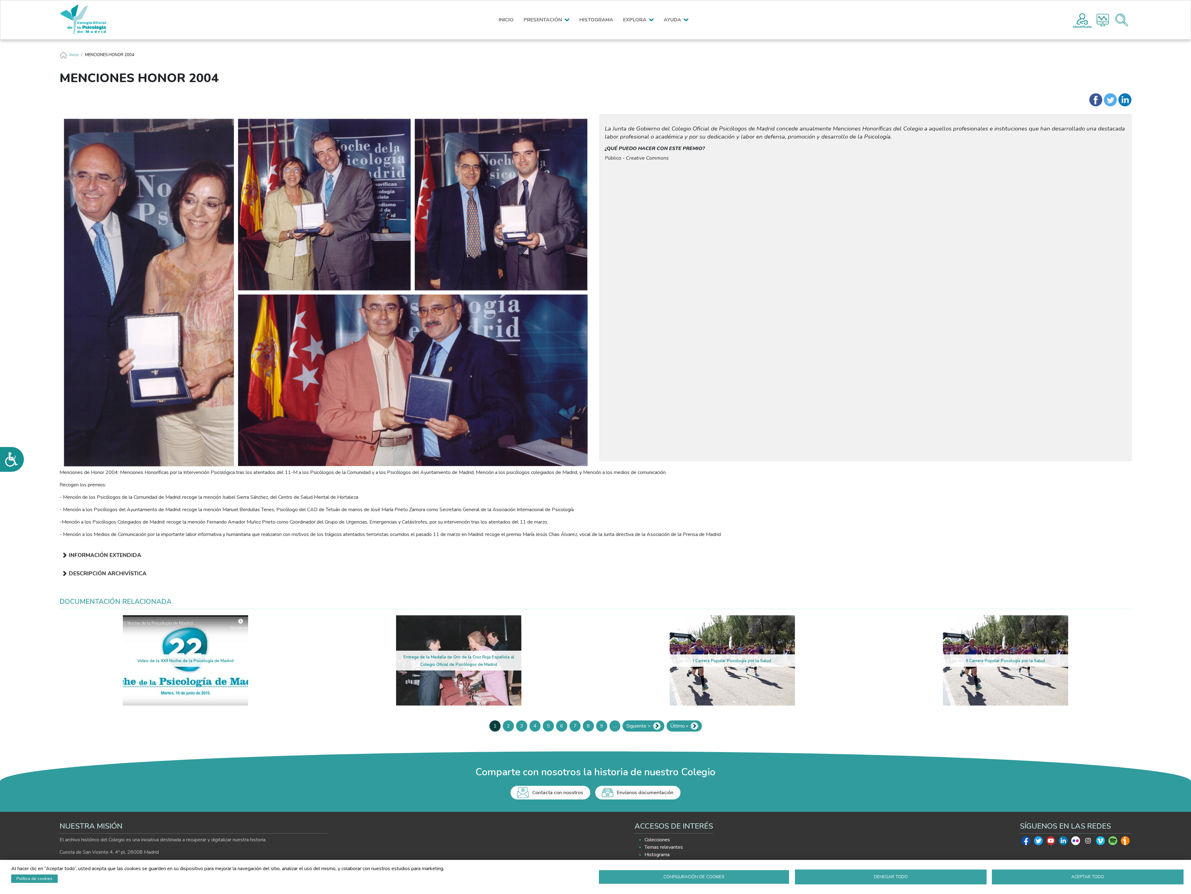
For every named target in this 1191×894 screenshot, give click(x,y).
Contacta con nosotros (557, 792)
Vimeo (1100, 842)
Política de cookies (34, 879)
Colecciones (657, 839)
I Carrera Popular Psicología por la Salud (732, 661)
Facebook (1026, 842)
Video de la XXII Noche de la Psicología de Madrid (185, 661)
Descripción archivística (107, 573)
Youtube (1051, 842)
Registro (1082, 20)
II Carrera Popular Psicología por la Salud (1005, 661)
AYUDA (672, 19)
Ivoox (1125, 842)
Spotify (1113, 842)
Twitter (1038, 842)
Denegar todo (891, 877)
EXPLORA (634, 19)
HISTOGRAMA (596, 19)
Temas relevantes (664, 847)
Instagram (1088, 842)
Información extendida (105, 555)
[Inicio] (86, 19)
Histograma (1103, 20)
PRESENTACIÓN (543, 19)
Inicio (74, 55)
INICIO (506, 19)
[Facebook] (1095, 99)
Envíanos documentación (645, 792)
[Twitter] (1110, 99)
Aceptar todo (1087, 877)
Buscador (1122, 20)
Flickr (1075, 842)
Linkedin (1063, 842)
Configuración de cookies (694, 877)
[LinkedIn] (1124, 99)
